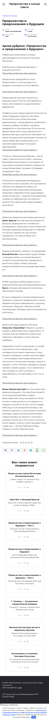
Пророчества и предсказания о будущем (24, 550)
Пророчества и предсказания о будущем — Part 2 (24, 576)
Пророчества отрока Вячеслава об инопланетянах (24, 474)
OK (33, 717)
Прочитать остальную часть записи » (19, 73)
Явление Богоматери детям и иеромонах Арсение (24, 628)
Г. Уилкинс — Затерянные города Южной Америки (24, 602)
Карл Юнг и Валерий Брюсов (24, 500)
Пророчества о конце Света (24, 5)
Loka (20, 688)
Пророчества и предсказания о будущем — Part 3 (24, 524)
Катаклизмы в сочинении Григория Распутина (24, 654)
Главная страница (9, 16)
